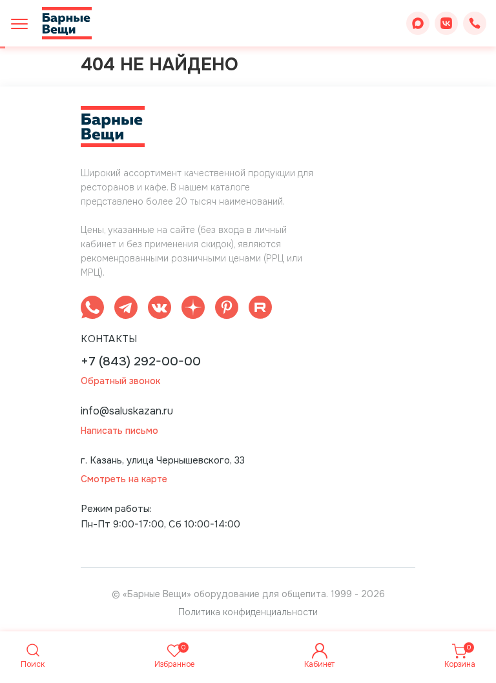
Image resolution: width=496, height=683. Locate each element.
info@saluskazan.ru (127, 411)
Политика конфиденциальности (248, 612)
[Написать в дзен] (193, 309)
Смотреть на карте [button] (124, 479)
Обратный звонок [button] (120, 381)
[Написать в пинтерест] (226, 309)
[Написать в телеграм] (126, 309)
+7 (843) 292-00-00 (141, 361)
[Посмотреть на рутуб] (260, 309)
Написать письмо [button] (119, 430)
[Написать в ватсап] (92, 309)
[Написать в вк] (159, 309)
